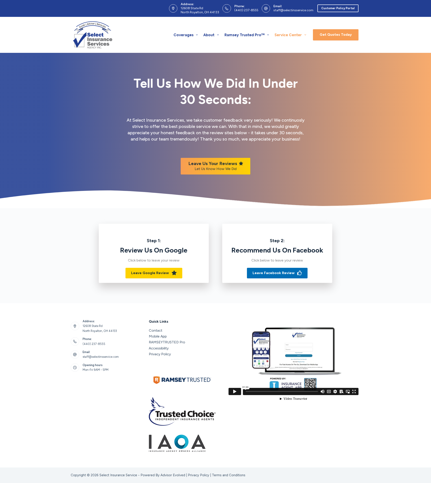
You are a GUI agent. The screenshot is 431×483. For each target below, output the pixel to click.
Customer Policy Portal (338, 8)
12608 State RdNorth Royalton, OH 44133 (200, 10)
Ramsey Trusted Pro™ (244, 35)
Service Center (288, 35)
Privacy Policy (160, 354)
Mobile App (158, 336)
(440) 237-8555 (246, 10)
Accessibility (159, 348)
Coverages (184, 35)
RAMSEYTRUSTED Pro (167, 342)
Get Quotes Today (336, 34)
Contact (155, 330)
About (208, 35)
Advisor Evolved (173, 475)
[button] (153, 273)
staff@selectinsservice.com (293, 10)
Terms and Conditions (228, 475)
